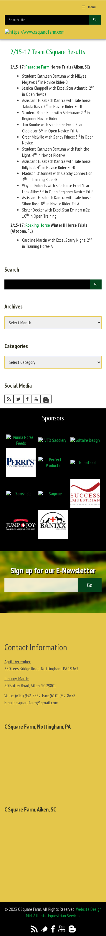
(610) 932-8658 (62, 695)
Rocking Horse (37, 225)
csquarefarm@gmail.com (37, 702)
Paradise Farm (37, 67)
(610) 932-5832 (28, 695)
